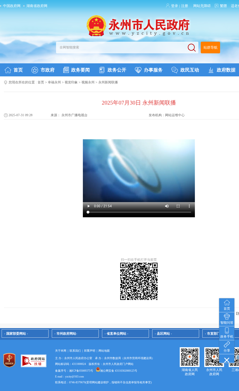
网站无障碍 (202, 6)
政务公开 (117, 69)
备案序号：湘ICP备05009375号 (74, 370)
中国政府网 (12, 6)
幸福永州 (54, 82)
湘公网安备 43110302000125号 (118, 370)
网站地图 (104, 350)
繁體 (223, 6)
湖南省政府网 (36, 6)
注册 (184, 6)
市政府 (48, 69)
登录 (174, 6)
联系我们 (75, 350)
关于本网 (60, 350)
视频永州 (88, 82)
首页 (18, 69)
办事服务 (153, 69)
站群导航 (211, 47)
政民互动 (189, 69)
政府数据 (226, 69)
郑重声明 (89, 350)
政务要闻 (80, 69)
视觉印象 (71, 82)
